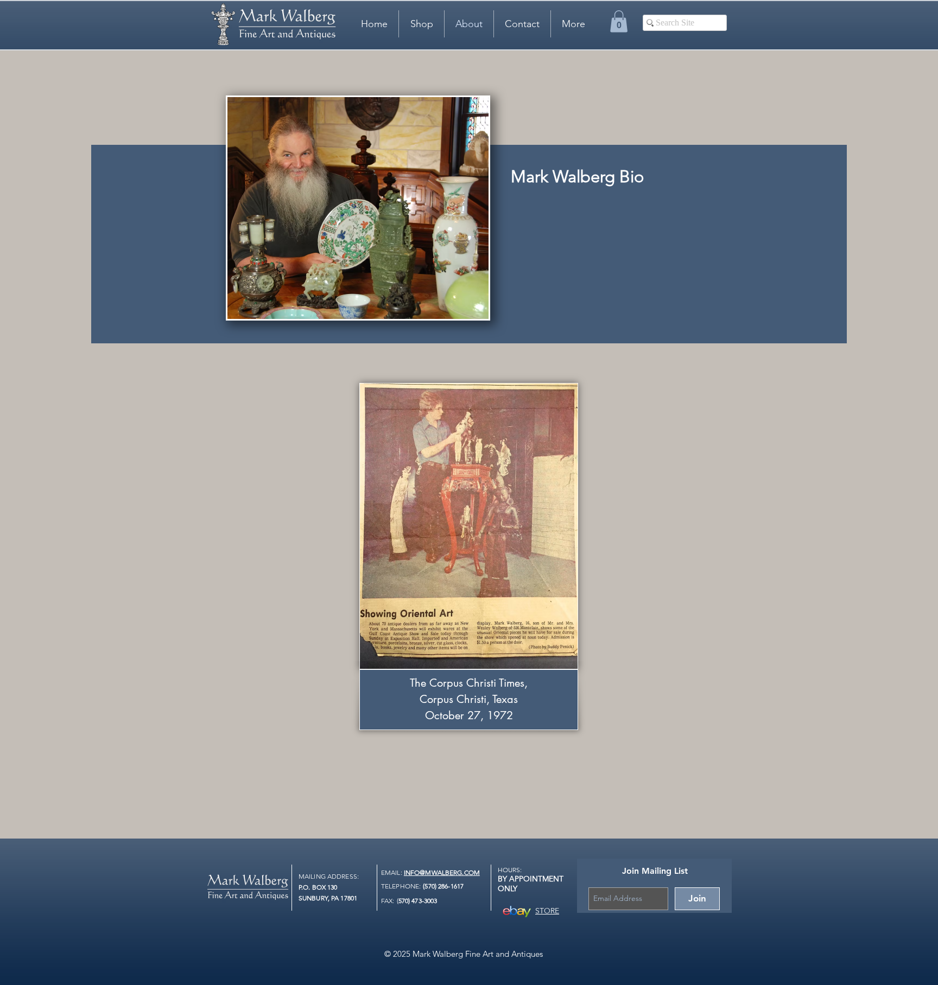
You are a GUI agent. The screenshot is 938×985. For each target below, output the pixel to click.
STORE (547, 911)
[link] (619, 21)
